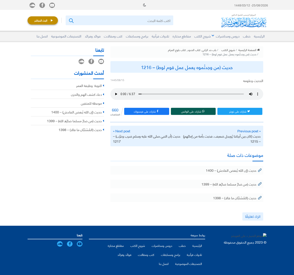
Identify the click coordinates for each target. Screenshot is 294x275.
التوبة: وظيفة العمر (89, 85)
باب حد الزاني (209, 49)
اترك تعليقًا (252, 216)
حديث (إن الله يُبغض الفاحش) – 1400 (231, 170)
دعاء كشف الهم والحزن (86, 94)
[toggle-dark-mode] (144, 5)
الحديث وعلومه (253, 80)
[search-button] (71, 20)
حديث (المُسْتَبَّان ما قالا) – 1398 (234, 198)
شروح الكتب (228, 49)
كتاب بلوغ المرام (177, 49)
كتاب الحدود (193, 49)
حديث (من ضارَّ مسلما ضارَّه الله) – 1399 (228, 184)
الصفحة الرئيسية (247, 49)
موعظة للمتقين (91, 103)
